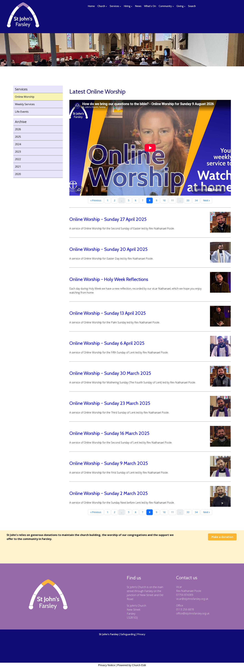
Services (114, 6)
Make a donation (222, 537)
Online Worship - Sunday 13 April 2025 (107, 313)
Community (165, 6)
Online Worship (24, 97)
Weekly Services (25, 104)
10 (164, 200)
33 (188, 200)
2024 (18, 144)
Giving (179, 6)
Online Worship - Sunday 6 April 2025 (106, 343)
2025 (18, 137)
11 (172, 200)
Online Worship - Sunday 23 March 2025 (109, 403)
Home (91, 6)
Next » (206, 200)
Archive (21, 121)
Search (192, 6)
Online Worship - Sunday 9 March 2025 (108, 463)
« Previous (95, 200)
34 (196, 200)
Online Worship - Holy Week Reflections (108, 279)
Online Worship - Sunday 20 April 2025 (108, 249)
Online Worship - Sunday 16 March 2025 (109, 433)
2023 (18, 151)
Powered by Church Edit (131, 665)
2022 (18, 159)
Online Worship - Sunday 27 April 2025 (108, 219)
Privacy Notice (106, 665)
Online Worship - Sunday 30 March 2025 (110, 373)
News (138, 6)
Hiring (127, 6)
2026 (18, 129)
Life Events (22, 111)
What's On (150, 6)
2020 (18, 174)
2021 (18, 166)
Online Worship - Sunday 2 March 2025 (108, 493)
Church (101, 6)
